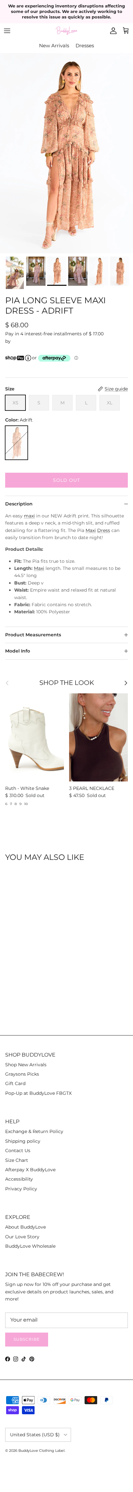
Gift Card (15, 1083)
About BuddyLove (25, 1227)
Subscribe (27, 1339)
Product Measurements (33, 635)
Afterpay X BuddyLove (30, 1170)
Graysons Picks (22, 1074)
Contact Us (17, 1150)
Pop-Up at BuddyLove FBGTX (38, 1093)
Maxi (91, 530)
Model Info (17, 651)
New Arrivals (54, 45)
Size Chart (16, 1160)
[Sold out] (16, 443)
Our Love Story (22, 1237)
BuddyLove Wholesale (30, 1246)
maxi (29, 516)
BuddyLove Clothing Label (41, 1450)
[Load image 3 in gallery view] (66, 153)
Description (19, 504)
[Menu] (7, 31)
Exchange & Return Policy (34, 1131)
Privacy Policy (21, 1189)
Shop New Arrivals (25, 1065)
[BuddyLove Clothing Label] (66, 31)
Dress (103, 530)
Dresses (85, 45)
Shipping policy (22, 1141)
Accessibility (19, 1179)
